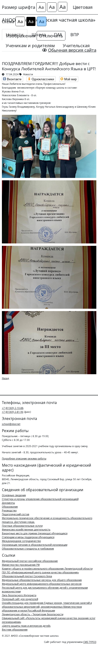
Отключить (51, 36)
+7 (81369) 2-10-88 (12, 408)
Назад (5, 378)
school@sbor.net (11, 424)
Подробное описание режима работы (24, 458)
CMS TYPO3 (89, 642)
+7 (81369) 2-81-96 (12, 412)
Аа (41, 7)
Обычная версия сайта (72, 50)
